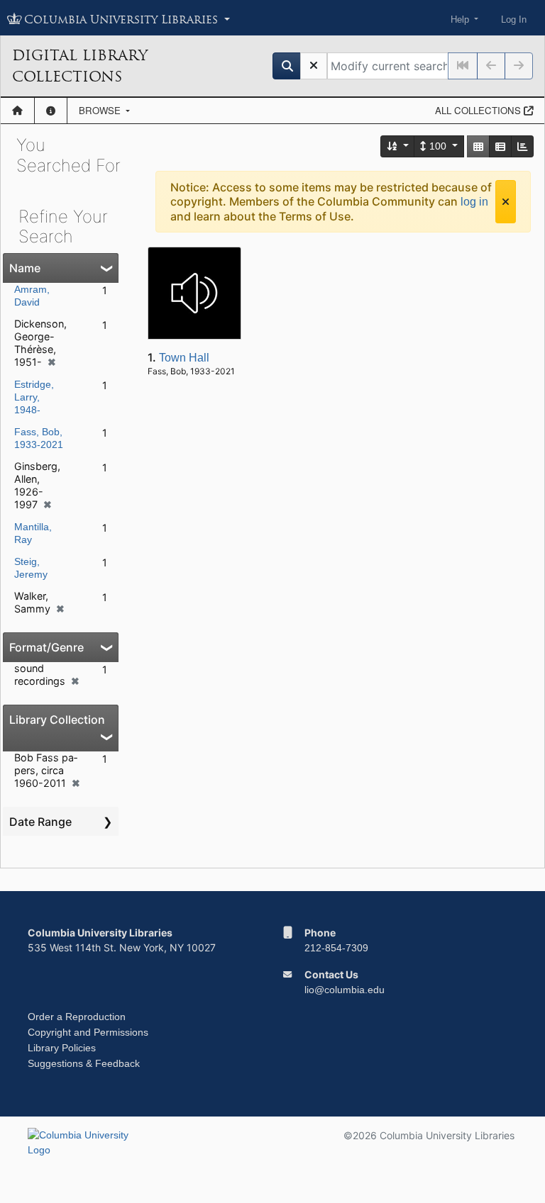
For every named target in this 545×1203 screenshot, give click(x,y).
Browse (101, 110)
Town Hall (184, 358)
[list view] (500, 146)
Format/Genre (46, 647)
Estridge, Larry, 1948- (34, 397)
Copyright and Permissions (88, 1032)
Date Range (40, 822)
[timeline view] (522, 146)
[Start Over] (313, 65)
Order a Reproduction (77, 1016)
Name (24, 268)
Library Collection (57, 719)
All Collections (479, 110)
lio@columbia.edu (344, 989)
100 (437, 146)
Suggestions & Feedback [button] (84, 1063)
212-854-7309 (336, 947)
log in (474, 202)
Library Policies (62, 1047)
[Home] (17, 110)
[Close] (505, 201)
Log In (514, 19)
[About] (51, 110)
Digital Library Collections (80, 66)
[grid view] (478, 146)
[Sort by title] (398, 146)
